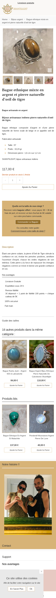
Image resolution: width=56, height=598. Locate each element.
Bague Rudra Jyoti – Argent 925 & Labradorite (14, 372)
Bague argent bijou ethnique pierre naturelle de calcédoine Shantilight (41, 374)
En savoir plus (16, 589)
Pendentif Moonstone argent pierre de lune (41, 437)
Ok (31, 589)
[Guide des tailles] (28, 321)
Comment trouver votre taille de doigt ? (28, 231)
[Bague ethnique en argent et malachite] (14, 419)
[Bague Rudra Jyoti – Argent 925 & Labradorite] (14, 354)
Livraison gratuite (26, 3)
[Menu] (48, 9)
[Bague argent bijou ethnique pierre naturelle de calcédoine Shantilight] (41, 354)
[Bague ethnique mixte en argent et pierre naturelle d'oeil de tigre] (50, 70)
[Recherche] (51, 3)
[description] (28, 247)
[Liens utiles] (37, 3)
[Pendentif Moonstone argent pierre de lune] (41, 419)
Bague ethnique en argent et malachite (14, 437)
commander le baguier (28, 222)
